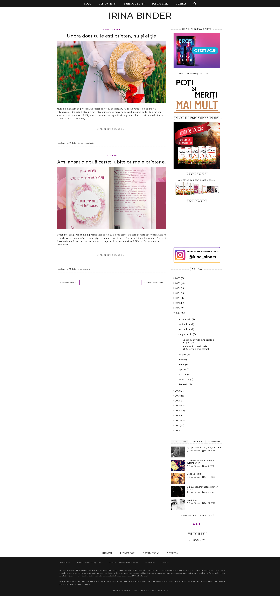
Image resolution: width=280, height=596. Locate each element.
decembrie (186, 319)
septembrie (187, 334)
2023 (179, 293)
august (184, 354)
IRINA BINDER (140, 15)
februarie (185, 379)
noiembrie (186, 324)
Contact (181, 3)
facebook (128, 553)
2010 (178, 430)
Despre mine (160, 3)
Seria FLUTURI (133, 3)
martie (183, 374)
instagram (152, 553)
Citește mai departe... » (111, 129)
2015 (179, 405)
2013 (179, 415)
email (108, 553)
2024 (179, 288)
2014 (179, 410)
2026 (179, 278)
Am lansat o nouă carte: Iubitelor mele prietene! (111, 162)
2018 (179, 390)
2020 (179, 308)
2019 (180, 312)
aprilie (183, 369)
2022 (179, 298)
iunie (183, 364)
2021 (179, 303)
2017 (179, 395)
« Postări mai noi (68, 283)
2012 (179, 420)
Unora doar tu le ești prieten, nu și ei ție (111, 36)
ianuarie (185, 384)
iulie (182, 359)
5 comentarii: (84, 269)
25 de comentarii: (86, 143)
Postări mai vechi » (153, 283)
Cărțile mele (107, 3)
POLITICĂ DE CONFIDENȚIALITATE (90, 562)
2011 (179, 425)
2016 (179, 400)
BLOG (88, 3)
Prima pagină (65, 562)
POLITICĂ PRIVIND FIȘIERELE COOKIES (123, 562)
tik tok (173, 553)
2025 (179, 283)
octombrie (186, 329)
